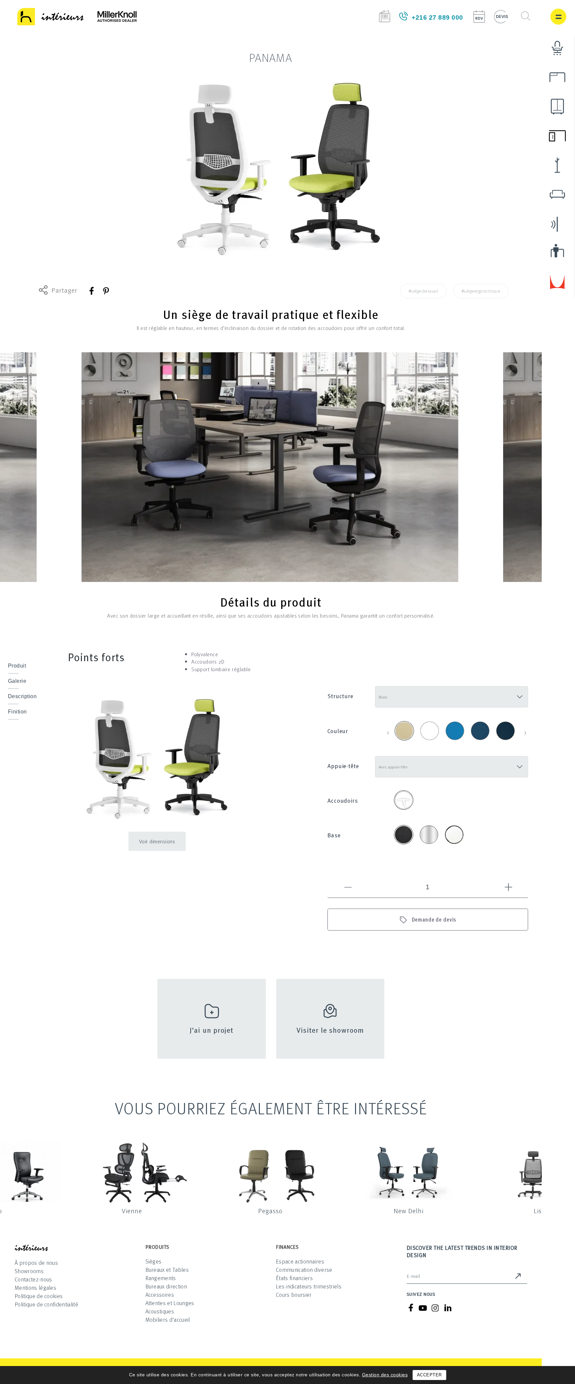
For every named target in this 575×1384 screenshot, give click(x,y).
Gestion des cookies (385, 1374)
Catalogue (384, 16)
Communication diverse (304, 1269)
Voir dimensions (157, 841)
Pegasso (270, 1211)
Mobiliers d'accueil (167, 1319)
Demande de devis (434, 919)
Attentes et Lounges (169, 1303)
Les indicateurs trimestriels (308, 1286)
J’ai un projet (211, 1029)
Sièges (153, 1261)
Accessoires (159, 1294)
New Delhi (409, 1211)
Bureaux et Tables (167, 1269)
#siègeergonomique (481, 290)
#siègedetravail (423, 290)
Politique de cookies (39, 1296)
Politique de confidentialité (46, 1304)
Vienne (132, 1211)
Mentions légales (35, 1287)
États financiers (294, 1278)
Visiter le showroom (330, 1029)
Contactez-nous (33, 1279)
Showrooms (29, 1271)
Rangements (160, 1278)
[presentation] (388, 731)
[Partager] (92, 290)
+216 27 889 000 (437, 17)
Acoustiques (159, 1311)
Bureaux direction (166, 1286)
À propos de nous (36, 1262)
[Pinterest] (105, 290)
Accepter (429, 1374)
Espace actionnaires (300, 1261)
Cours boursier (293, 1294)
